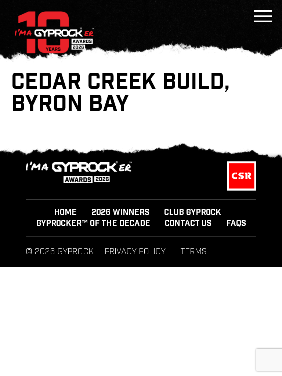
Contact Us (188, 224)
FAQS (236, 224)
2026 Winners (120, 213)
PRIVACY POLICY (135, 252)
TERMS (193, 252)
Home (65, 213)
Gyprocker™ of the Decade (93, 224)
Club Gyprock (192, 213)
